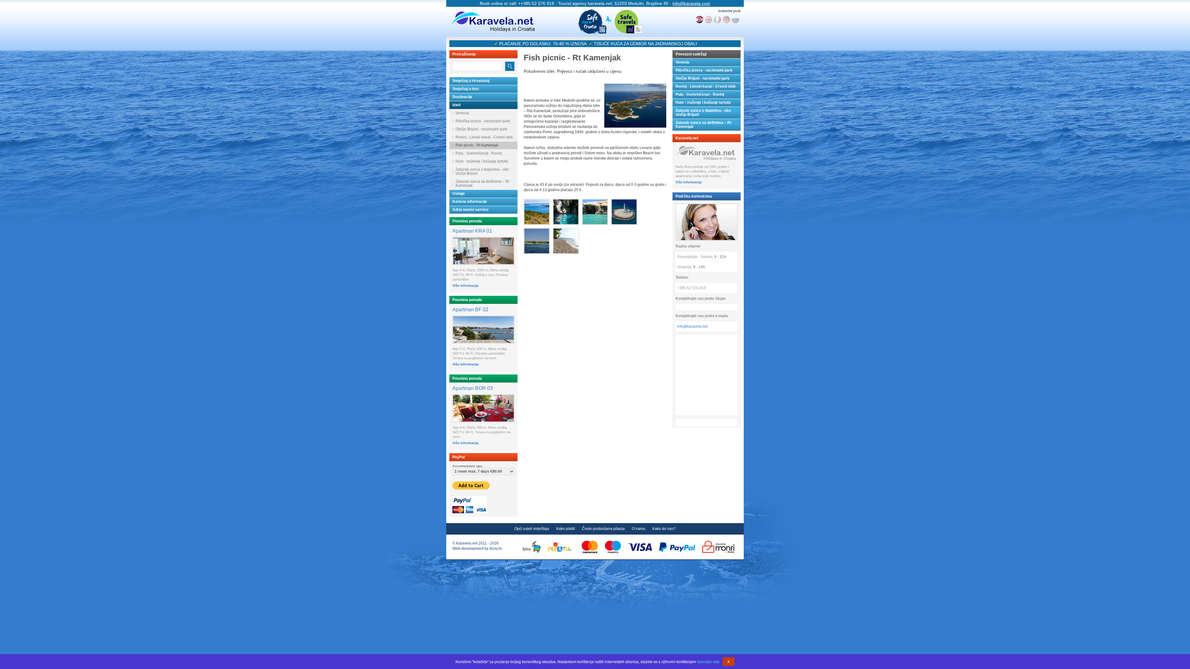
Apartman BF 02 (470, 309)
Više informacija (465, 285)
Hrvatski (699, 19)
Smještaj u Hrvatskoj (470, 81)
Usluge (458, 193)
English (708, 19)
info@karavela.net (692, 326)
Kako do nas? (664, 529)
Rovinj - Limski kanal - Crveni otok (484, 137)
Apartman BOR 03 (472, 388)
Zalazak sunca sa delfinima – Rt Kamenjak (482, 183)
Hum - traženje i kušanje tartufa (482, 161)
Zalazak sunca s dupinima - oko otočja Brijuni (482, 171)
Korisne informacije (469, 201)
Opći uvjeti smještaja (531, 529)
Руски (735, 19)
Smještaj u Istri (465, 89)
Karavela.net (492, 22)
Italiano (717, 19)
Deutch (726, 19)
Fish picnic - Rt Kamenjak (477, 145)
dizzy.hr (495, 548)
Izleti (456, 105)
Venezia (462, 113)
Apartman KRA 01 (472, 231)
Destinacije (462, 97)
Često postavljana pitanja (603, 529)
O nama (638, 529)
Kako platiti (565, 529)
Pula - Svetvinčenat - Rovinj (479, 153)
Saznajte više (708, 661)
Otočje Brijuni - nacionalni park (481, 129)
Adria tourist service (470, 210)
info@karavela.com (691, 3)
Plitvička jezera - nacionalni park (483, 121)
